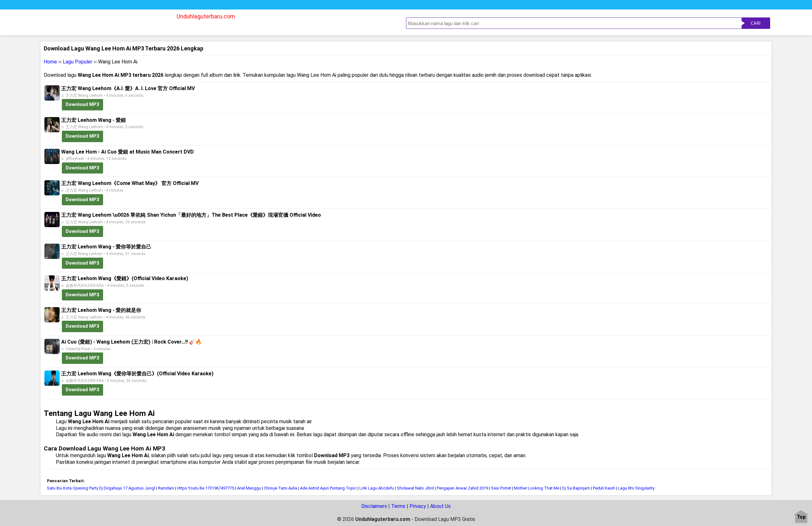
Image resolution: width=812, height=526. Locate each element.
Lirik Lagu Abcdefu (376, 488)
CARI (756, 23)
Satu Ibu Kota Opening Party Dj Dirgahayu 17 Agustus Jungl (101, 488)
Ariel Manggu (249, 488)
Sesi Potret (501, 488)
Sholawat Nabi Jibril (415, 488)
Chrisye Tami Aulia (280, 488)
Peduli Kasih (604, 488)
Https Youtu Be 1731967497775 (205, 488)
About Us (440, 506)
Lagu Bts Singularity (636, 488)
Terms (398, 506)
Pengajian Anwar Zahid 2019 (462, 488)
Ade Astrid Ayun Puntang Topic (328, 488)
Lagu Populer (77, 62)
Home (50, 62)
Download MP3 (82, 104)
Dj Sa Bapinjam (576, 488)
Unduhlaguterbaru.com (206, 16)
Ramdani (166, 488)
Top (801, 517)
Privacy (417, 506)
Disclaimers (374, 506)
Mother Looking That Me (536, 488)
